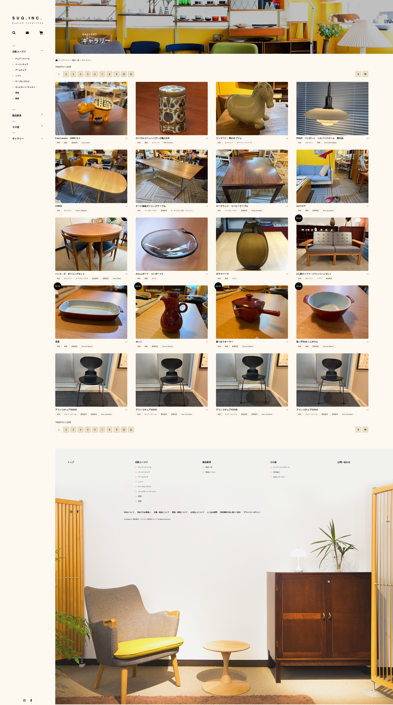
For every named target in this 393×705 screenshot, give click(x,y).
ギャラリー (18, 138)
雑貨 (17, 98)
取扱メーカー (211, 472)
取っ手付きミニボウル (307, 341)
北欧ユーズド (19, 51)
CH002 (59, 206)
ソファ (18, 76)
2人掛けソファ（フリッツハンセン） (314, 274)
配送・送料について (179, 512)
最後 (365, 74)
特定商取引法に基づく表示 (230, 512)
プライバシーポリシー (252, 512)
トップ (71, 462)
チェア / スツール (22, 59)
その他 (15, 127)
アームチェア (20, 70)
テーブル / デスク (22, 81)
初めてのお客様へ (144, 512)
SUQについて (129, 512)
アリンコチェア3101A (307, 409)
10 (124, 74)
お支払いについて (197, 512)
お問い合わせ (343, 462)
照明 (17, 93)
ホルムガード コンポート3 (149, 274)
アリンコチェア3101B (226, 409)
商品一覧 (209, 467)
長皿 (57, 341)
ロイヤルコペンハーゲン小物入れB (152, 138)
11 (131, 74)
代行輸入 (276, 472)
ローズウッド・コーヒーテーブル (232, 206)
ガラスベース (222, 274)
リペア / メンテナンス (281, 467)
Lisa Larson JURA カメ (67, 138)
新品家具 (16, 115)
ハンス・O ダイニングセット (70, 274)
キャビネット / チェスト (25, 87)
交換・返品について (161, 512)
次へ (358, 74)
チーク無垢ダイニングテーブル (151, 206)
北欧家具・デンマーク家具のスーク (145, 519)
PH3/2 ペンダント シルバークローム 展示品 (319, 138)
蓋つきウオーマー (224, 341)
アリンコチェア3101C (146, 409)
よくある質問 (212, 512)
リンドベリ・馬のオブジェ (229, 138)
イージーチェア (21, 64)
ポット (139, 341)
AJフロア (301, 206)
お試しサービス (279, 477)
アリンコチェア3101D (66, 409)
